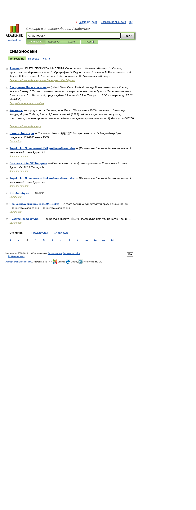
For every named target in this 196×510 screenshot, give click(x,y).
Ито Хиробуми (19, 193)
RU (130, 22)
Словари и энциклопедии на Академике (58, 29)
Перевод (33, 58)
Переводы (54, 41)
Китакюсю (16, 110)
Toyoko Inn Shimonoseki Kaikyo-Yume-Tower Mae (42, 148)
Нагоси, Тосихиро (22, 133)
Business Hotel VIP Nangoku (28, 163)
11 (95, 239)
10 (86, 239)
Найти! (128, 35)
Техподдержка (55, 253)
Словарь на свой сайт (113, 22)
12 (103, 239)
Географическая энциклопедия (27, 103)
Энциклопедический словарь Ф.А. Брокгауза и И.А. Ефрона (42, 80)
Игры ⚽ (89, 41)
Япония (15, 68)
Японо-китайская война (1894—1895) (34, 203)
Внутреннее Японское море (28, 87)
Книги (71, 41)
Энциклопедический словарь (25, 126)
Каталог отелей (19, 156)
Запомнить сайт (88, 22)
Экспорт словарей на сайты (18, 262)
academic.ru (14, 40)
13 (112, 239)
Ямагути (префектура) (24, 218)
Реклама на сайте (71, 253)
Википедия (15, 141)
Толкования (35, 41)
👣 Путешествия (16, 256)
